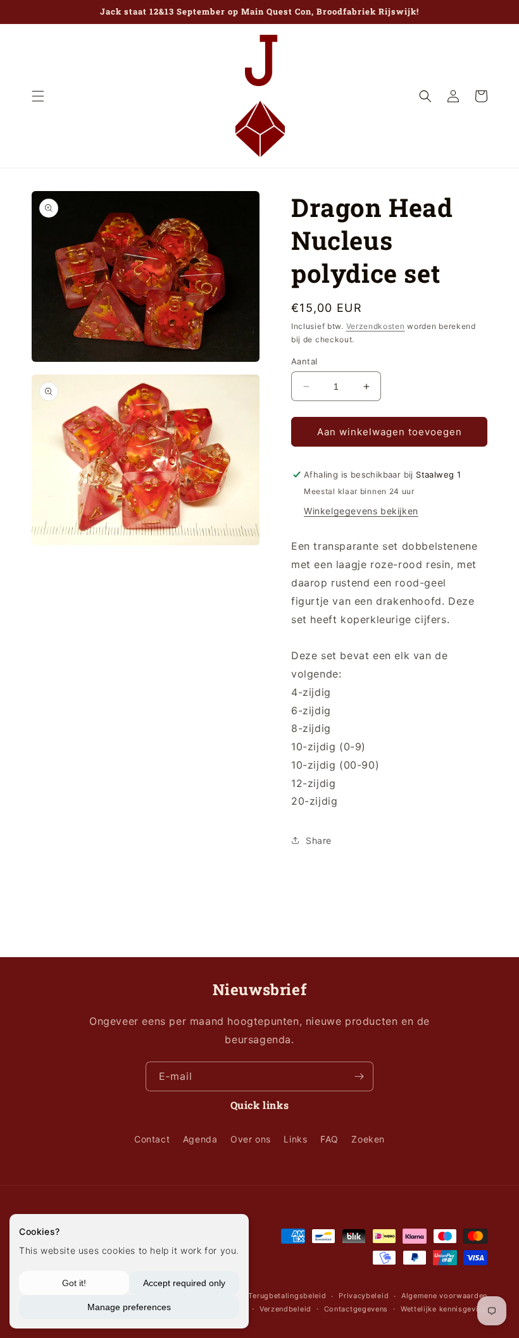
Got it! (74, 1283)
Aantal (304, 361)
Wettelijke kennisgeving (444, 1308)
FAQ (329, 1139)
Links (295, 1139)
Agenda (200, 1139)
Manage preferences (129, 1307)
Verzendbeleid (285, 1308)
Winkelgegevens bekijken (361, 510)
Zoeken (368, 1139)
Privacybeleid (364, 1295)
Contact (152, 1139)
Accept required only (184, 1283)
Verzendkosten (375, 326)
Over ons (250, 1139)
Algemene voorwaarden (444, 1295)
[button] (38, 96)
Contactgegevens (356, 1308)
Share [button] (319, 840)
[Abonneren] (359, 1076)
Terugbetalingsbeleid (287, 1295)
